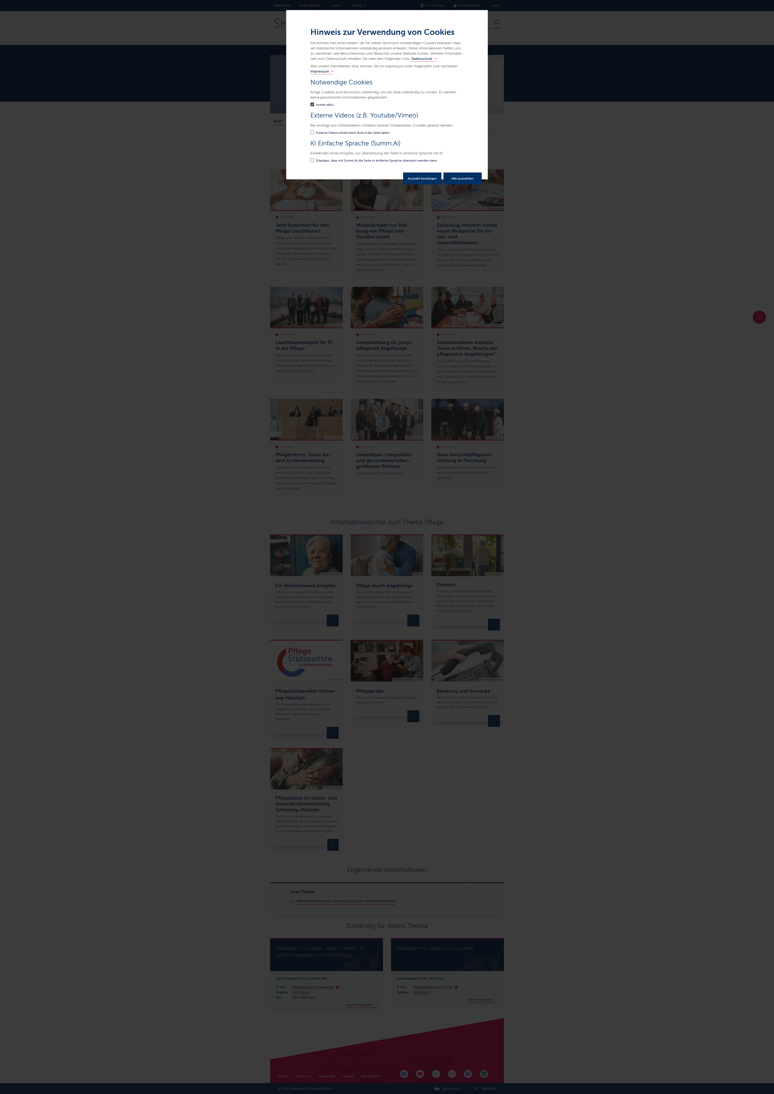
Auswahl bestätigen (422, 178)
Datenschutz (421, 58)
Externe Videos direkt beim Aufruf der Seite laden (353, 133)
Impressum (319, 71)
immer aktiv (325, 105)
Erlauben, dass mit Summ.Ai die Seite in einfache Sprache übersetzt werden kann (376, 160)
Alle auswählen (463, 178)
